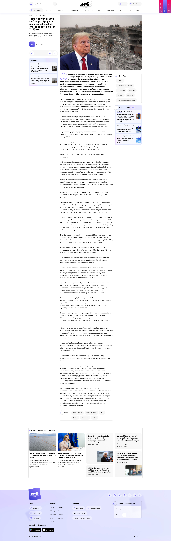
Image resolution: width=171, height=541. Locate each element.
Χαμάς (95, 417)
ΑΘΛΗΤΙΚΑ (110, 10)
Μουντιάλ (130, 95)
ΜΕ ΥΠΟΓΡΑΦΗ (134, 10)
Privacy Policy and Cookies (82, 518)
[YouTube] (135, 495)
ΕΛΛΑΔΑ (86, 10)
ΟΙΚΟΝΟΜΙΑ (74, 10)
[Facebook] (110, 495)
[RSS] (140, 495)
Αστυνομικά (121, 90)
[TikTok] (130, 495)
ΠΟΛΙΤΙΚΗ (61, 10)
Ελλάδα (52, 518)
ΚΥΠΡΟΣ (49, 10)
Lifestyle (120, 95)
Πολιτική (31, 15)
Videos (60, 514)
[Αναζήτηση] (54, 4)
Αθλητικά (61, 507)
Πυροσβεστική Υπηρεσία (125, 85)
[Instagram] (115, 495)
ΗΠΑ (102, 412)
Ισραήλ (75, 417)
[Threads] (125, 495)
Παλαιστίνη (85, 417)
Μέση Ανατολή (77, 412)
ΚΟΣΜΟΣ (98, 10)
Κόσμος (52, 521)
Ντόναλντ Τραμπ (91, 412)
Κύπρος (120, 80)
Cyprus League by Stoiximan (126, 100)
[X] (120, 495)
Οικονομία (53, 514)
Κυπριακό (132, 90)
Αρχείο (60, 518)
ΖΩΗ (121, 10)
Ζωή (59, 511)
